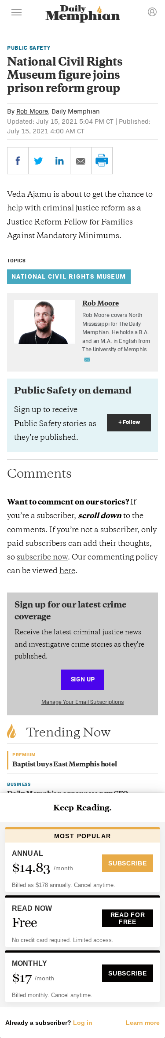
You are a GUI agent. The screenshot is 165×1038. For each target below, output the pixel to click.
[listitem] (116, 332)
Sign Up (83, 679)
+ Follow (129, 422)
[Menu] (16, 14)
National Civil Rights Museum (68, 276)
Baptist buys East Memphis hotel (64, 765)
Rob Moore (32, 111)
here (67, 571)
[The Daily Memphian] (82, 14)
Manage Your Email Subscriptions (82, 702)
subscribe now (42, 557)
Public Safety (28, 47)
